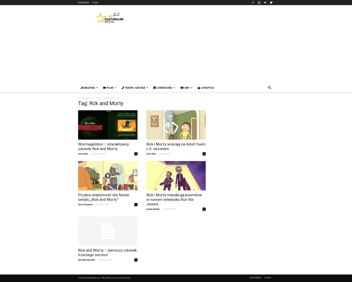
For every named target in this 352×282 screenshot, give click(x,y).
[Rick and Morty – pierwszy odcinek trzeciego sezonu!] (108, 231)
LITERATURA (164, 87)
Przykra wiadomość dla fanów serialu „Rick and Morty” (103, 197)
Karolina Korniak (86, 259)
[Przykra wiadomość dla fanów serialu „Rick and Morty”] (108, 175)
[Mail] (265, 2)
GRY (187, 87)
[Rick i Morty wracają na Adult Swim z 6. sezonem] (176, 125)
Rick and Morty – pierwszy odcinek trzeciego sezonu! (107, 252)
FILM (109, 87)
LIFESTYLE (207, 87)
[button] (269, 88)
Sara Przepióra (85, 204)
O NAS (95, 2)
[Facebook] (253, 2)
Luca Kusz (83, 153)
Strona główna (85, 97)
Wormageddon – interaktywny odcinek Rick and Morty (103, 146)
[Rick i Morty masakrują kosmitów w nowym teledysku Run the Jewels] (176, 175)
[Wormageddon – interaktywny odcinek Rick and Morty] (108, 125)
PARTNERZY (83, 2)
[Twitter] (271, 2)
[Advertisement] (176, 56)
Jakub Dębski (153, 209)
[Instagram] (259, 2)
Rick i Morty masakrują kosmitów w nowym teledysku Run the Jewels (174, 199)
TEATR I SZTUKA (134, 87)
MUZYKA (89, 87)
